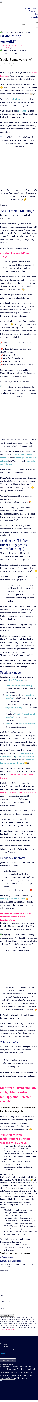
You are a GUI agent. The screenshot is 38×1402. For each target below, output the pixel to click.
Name (2, 1295)
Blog (36, 14)
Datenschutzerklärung (7, 1329)
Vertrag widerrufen (8, 1360)
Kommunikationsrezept (18, 48)
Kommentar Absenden (7, 1315)
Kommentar (4, 1270)
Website (2, 1308)
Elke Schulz (6, 46)
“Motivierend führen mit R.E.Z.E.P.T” (18, 792)
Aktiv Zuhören (16, 46)
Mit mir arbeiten (31, 8)
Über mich (33, 11)
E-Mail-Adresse (5, 1302)
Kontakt (34, 17)
